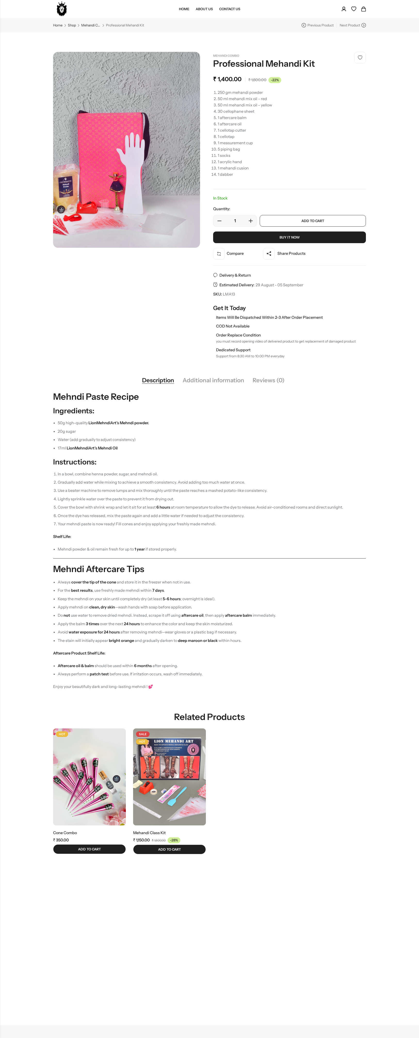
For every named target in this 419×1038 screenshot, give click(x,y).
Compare (235, 253)
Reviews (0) (269, 380)
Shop (72, 25)
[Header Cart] (363, 9)
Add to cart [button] (89, 849)
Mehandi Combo (91, 25)
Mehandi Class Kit (149, 832)
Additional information (213, 380)
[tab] (158, 380)
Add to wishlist (360, 58)
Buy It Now (290, 237)
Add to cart (312, 221)
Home (58, 25)
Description (158, 380)
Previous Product (320, 25)
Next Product (350, 25)
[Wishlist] (353, 9)
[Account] (343, 9)
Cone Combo (65, 832)
